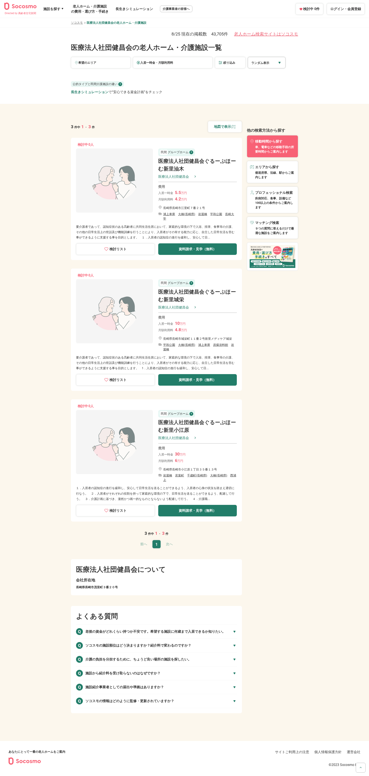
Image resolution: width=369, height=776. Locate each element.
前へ (143, 544)
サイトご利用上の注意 (292, 752)
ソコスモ (77, 22)
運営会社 (353, 752)
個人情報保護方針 (328, 752)
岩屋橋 (202, 214)
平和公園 (216, 214)
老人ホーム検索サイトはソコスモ (266, 34)
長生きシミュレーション (134, 9)
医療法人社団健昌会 (173, 177)
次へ (169, 544)
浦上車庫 (169, 214)
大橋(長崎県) (186, 214)
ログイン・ (345, 9)
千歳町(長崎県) (197, 475)
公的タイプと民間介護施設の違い (95, 84)
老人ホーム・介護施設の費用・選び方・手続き (90, 8)
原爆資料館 (220, 345)
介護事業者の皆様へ (176, 8)
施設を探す (51, 9)
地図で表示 (222, 127)
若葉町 (179, 475)
